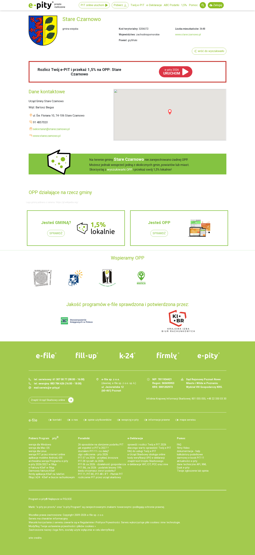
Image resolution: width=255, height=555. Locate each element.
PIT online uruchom (92, 5)
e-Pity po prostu (47, 5)
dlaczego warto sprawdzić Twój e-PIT (149, 447)
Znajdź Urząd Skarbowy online (48, 400)
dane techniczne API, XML (191, 464)
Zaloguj (217, 5)
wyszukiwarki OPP (119, 169)
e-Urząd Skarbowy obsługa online (146, 454)
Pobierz (118, 5)
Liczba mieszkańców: (187, 28)
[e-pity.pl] (208, 355)
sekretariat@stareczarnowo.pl (51, 129)
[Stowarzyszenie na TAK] (207, 277)
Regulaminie (87, 522)
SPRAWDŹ (55, 233)
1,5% (184, 5)
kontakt (57, 419)
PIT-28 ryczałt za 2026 (91, 461)
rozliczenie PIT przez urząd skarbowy (99, 477)
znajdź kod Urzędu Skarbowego (145, 461)
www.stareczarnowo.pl (188, 34)
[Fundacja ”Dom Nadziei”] (75, 277)
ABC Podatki (171, 5)
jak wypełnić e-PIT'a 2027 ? (93, 447)
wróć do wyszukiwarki (211, 51)
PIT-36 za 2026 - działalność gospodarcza (102, 464)
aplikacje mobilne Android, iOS (45, 457)
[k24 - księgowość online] (127, 355)
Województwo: (127, 34)
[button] (170, 112)
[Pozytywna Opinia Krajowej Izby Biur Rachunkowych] (178, 320)
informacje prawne (159, 419)
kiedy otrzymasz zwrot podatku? (97, 470)
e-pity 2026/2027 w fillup (43, 464)
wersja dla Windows (40, 444)
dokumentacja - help (188, 451)
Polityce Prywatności (108, 522)
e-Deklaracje (154, 5)
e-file (33, 420)
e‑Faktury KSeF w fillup (41, 467)
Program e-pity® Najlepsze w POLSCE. (50, 499)
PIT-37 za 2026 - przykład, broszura (98, 457)
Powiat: (123, 40)
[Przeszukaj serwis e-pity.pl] (203, 5)
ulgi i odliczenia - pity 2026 (93, 454)
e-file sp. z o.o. (95, 515)
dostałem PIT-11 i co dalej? (93, 451)
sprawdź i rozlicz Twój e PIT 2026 (147, 444)
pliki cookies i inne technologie (162, 522)
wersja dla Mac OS (39, 447)
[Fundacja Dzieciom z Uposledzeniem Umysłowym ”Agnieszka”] (42, 277)
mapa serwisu (188, 419)
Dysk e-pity (183, 467)
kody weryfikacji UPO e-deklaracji (146, 457)
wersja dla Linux (37, 451)
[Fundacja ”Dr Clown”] (141, 277)
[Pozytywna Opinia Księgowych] (76, 320)
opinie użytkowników (100, 419)
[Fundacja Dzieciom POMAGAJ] (174, 277)
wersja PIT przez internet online (47, 454)
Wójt (31, 107)
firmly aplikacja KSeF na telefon (46, 474)
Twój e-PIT (137, 5)
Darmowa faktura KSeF (42, 470)
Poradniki (84, 438)
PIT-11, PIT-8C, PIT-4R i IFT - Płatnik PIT (100, 474)
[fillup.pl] (87, 355)
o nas (74, 419)
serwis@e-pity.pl (49, 387)
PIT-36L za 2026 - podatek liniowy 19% (100, 467)
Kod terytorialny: (128, 28)
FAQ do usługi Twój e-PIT (142, 451)
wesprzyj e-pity (130, 419)
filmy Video (183, 447)
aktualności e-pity (187, 461)
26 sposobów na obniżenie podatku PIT (101, 444)
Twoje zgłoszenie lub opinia (193, 470)
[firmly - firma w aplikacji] (168, 355)
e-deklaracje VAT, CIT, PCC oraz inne (148, 464)
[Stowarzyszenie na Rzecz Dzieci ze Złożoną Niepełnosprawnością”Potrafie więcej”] (108, 277)
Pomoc (193, 5)
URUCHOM (171, 71)
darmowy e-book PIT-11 (190, 457)
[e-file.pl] (46, 355)
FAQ (179, 444)
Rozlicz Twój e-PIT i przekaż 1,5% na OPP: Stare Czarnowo (79, 71)
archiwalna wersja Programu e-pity (48, 461)
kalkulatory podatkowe (190, 454)
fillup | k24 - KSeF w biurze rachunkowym (52, 477)
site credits (35, 537)
